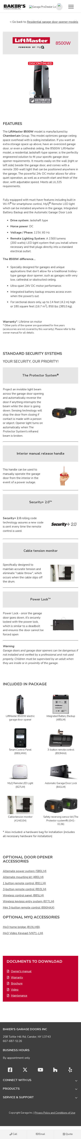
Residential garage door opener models (52, 22)
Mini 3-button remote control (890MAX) (28, 907)
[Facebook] (10, 1070)
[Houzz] (55, 1070)
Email (41, 1134)
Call (14, 1134)
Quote (69, 1134)
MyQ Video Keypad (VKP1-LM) (23, 933)
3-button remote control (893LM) (24, 889)
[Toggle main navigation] (71, 6)
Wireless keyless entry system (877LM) (28, 901)
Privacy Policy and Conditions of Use (55, 1113)
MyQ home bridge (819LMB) (21, 927)
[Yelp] (70, 1070)
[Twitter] (25, 1070)
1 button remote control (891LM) (24, 883)
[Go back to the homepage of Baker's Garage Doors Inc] (14, 7)
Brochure (17, 983)
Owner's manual (21, 971)
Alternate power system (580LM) (25, 871)
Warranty (17, 977)
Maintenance (19, 995)
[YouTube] (40, 1070)
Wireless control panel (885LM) (23, 895)
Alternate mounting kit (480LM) (23, 877)
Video (14, 990)
